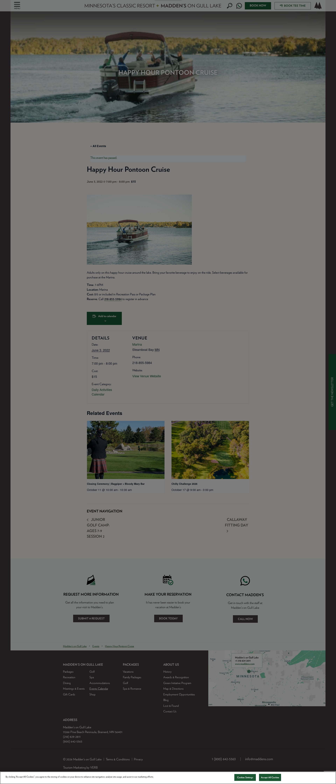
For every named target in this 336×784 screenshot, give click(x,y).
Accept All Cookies (270, 777)
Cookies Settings (245, 777)
